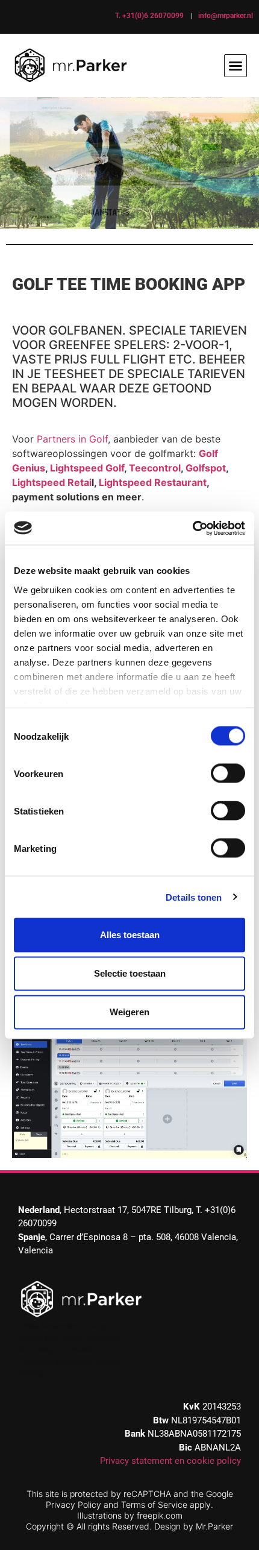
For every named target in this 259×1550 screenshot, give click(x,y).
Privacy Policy (73, 1504)
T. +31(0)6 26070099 (149, 15)
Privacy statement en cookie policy (170, 1460)
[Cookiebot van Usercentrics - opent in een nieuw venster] (192, 528)
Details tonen (194, 897)
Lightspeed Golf (87, 468)
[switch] (228, 773)
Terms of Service (154, 1504)
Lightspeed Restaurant (153, 482)
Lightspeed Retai (52, 482)
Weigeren (129, 1012)
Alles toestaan (130, 935)
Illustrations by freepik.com (130, 1515)
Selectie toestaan (130, 973)
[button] (235, 65)
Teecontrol (155, 468)
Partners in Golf (72, 439)
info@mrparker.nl (225, 15)
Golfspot (206, 468)
